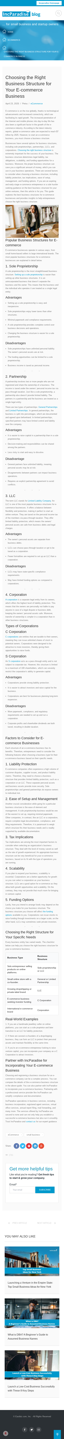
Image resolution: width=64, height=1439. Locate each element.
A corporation (11, 599)
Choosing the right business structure (34, 150)
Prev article (19, 1223)
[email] (38, 1429)
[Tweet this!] (22, 1146)
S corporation (15, 661)
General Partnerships (48, 407)
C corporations (11, 637)
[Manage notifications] (5, 1433)
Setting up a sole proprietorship (29, 274)
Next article (44, 1223)
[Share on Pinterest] (29, 1146)
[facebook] (24, 1429)
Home (10, 32)
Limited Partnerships (18, 410)
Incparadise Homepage (49, 3)
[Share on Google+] (41, 1146)
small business (33, 1135)
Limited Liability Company (39, 501)
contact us (30, 1121)
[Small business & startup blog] (21, 13)
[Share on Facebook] (16, 1146)
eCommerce (14, 40)
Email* (13, 1184)
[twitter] (31, 1429)
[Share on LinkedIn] (35, 1146)
